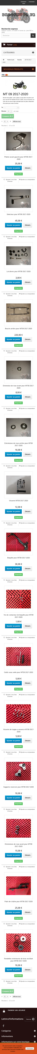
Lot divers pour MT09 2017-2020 (18, 271)
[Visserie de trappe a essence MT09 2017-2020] (18, 713)
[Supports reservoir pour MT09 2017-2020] (18, 771)
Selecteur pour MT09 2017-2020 (18, 214)
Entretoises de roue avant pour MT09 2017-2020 (18, 845)
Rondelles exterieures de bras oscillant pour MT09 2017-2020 (18, 960)
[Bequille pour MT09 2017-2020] (18, 542)
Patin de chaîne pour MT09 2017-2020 (19, 901)
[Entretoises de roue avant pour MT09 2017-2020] (18, 828)
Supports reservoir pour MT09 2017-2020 (18, 787)
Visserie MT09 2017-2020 (18, 501)
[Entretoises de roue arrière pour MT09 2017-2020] (18, 427)
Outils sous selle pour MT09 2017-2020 (18, 672)
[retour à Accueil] (3, 60)
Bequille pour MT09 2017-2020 (18, 558)
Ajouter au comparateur (27, 179)
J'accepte (30, 1048)
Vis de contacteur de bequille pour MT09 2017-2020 (18, 616)
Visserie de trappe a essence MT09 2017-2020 (18, 731)
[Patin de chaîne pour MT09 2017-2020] (18, 885)
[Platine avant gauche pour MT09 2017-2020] (18, 141)
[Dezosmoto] (18, 15)
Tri (2, 107)
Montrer (3, 111)
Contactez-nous (24, 2)
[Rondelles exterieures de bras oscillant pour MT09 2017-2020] (18, 942)
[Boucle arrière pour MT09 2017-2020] (18, 312)
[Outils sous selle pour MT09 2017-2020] (18, 656)
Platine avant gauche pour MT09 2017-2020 (18, 158)
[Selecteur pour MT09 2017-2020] (18, 198)
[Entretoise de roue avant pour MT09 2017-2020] (18, 370)
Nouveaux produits (13, 69)
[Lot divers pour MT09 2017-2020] (18, 255)
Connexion (32, 1)
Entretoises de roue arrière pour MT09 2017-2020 (18, 444)
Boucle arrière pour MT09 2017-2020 (18, 329)
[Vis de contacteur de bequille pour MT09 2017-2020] (18, 599)
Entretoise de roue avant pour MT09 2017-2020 (18, 387)
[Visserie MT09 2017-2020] (18, 484)
